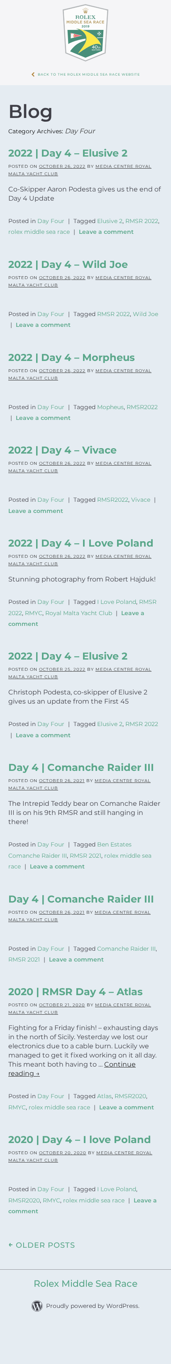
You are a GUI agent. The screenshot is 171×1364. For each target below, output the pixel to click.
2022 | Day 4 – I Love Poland (81, 529)
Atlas (104, 1062)
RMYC (33, 595)
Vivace (140, 488)
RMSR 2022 (141, 220)
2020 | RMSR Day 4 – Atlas (75, 959)
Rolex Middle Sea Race (85, 1241)
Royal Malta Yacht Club (78, 595)
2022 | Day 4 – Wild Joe (68, 261)
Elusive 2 (109, 220)
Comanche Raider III (126, 918)
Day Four (50, 220)
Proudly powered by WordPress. (92, 1264)
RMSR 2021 (85, 829)
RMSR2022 (142, 398)
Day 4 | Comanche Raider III (81, 744)
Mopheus (110, 398)
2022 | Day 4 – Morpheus (71, 350)
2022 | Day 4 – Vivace (62, 439)
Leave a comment (106, 229)
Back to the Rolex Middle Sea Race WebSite (89, 74)
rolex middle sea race (39, 229)
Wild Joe (145, 309)
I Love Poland (116, 586)
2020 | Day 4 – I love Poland (79, 1103)
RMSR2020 (130, 1062)
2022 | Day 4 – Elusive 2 (67, 153)
